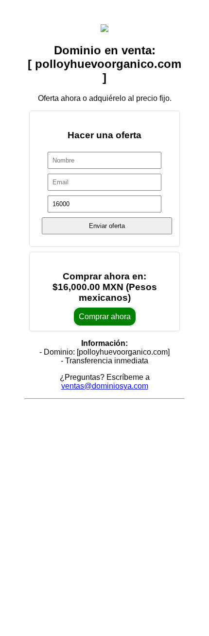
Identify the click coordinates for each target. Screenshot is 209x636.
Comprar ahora (105, 316)
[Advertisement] (104, 507)
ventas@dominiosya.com (104, 386)
